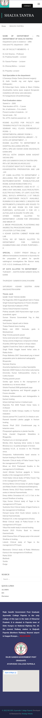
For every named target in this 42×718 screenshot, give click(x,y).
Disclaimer (5, 596)
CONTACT (27, 6)
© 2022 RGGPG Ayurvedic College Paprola (17, 710)
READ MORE (25, 636)
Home (4, 26)
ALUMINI (5, 590)
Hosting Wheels (27, 714)
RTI (3, 593)
